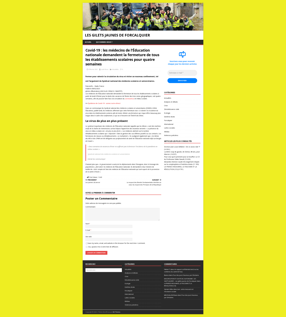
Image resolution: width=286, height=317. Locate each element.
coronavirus (129, 99)
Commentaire (90, 207)
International (168, 124)
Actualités (115, 69)
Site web (88, 237)
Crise (166, 105)
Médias (166, 132)
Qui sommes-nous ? (104, 42)
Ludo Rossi (104, 69)
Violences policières (171, 135)
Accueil (88, 42)
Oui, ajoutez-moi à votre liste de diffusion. (103, 247)
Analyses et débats (171, 102)
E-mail (87, 230)
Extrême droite (169, 117)
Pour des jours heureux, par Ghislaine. (186, 275)
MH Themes (116, 312)
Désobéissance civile (171, 109)
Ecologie (167, 113)
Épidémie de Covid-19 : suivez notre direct (104, 103)
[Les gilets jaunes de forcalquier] (143, 29)
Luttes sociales (169, 128)
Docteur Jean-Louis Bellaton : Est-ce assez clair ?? (182, 147)
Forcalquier (168, 120)
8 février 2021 (93, 69)
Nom (87, 224)
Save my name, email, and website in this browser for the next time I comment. (116, 243)
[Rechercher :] (103, 270)
